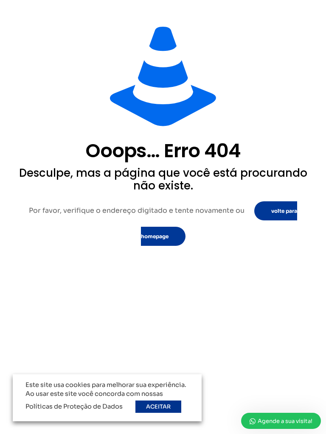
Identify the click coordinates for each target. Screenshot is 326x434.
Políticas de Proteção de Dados (74, 406)
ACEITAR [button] (158, 406)
